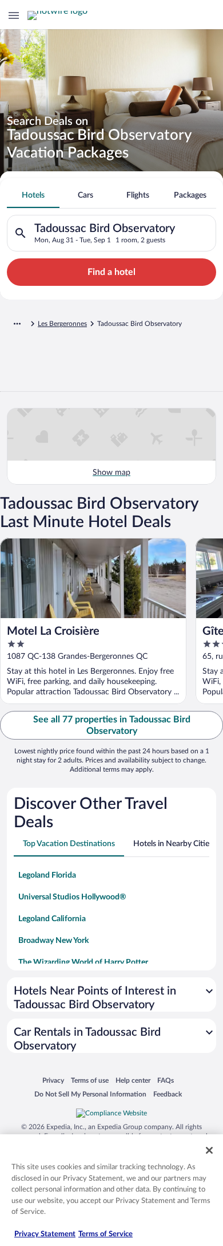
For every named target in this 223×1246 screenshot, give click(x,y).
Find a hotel (111, 272)
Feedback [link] (167, 1094)
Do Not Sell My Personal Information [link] (90, 1094)
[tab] (33, 195)
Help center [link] (133, 1080)
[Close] (209, 1150)
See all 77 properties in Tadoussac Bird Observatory (111, 725)
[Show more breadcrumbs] (17, 323)
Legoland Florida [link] (47, 875)
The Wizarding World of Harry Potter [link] (83, 962)
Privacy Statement (44, 1234)
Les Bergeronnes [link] (62, 323)
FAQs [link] (165, 1080)
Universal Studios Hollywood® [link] (72, 897)
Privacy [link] (53, 1080)
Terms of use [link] (90, 1080)
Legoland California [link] (52, 919)
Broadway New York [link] (53, 941)
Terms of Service (105, 1234)
